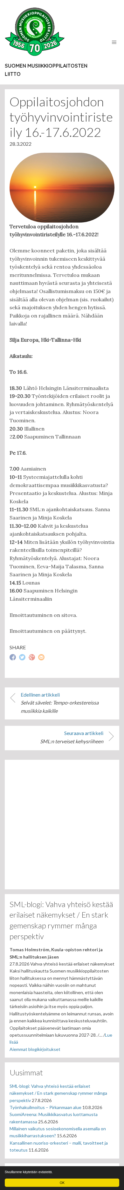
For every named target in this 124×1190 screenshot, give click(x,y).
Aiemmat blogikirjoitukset (35, 1049)
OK (62, 1182)
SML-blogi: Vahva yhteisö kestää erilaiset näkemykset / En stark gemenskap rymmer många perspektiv (58, 1093)
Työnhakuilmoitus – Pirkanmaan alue (45, 1107)
